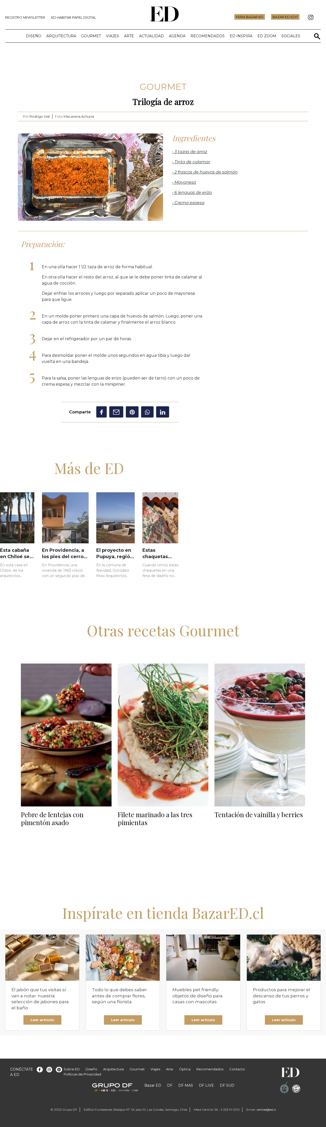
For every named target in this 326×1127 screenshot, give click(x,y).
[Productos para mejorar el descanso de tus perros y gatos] (284, 958)
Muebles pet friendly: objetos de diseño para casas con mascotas (197, 995)
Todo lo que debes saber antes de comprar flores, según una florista (119, 995)
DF (169, 1085)
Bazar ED (152, 1085)
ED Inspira (241, 36)
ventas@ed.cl (266, 1109)
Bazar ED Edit (285, 17)
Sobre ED (72, 1069)
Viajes (112, 36)
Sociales (290, 36)
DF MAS (185, 1085)
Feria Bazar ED (249, 17)
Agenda (177, 36)
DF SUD (227, 1085)
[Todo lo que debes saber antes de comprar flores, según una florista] (123, 958)
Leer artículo (42, 1020)
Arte (129, 36)
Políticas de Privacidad (82, 1074)
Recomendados (208, 36)
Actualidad (151, 36)
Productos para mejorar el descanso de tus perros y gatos (281, 995)
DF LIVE (206, 1085)
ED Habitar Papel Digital (73, 17)
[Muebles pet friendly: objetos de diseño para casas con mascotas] (203, 958)
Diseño (33, 36)
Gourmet (91, 36)
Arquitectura (61, 36)
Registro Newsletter (25, 17)
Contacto (237, 1069)
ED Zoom (266, 36)
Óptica (185, 1069)
